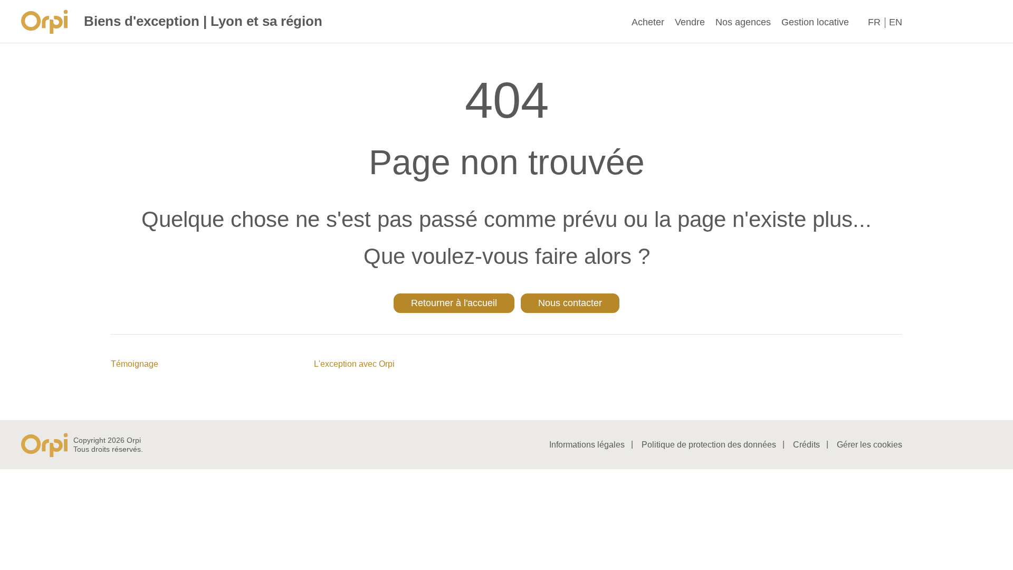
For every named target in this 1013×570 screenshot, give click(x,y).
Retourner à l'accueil (454, 303)
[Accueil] (47, 22)
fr (874, 22)
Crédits (806, 444)
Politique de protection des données (709, 444)
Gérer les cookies (869, 444)
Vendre (690, 22)
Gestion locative (815, 22)
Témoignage (134, 363)
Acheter (648, 22)
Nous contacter (570, 303)
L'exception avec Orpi (354, 363)
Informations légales (587, 444)
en (895, 22)
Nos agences (743, 22)
